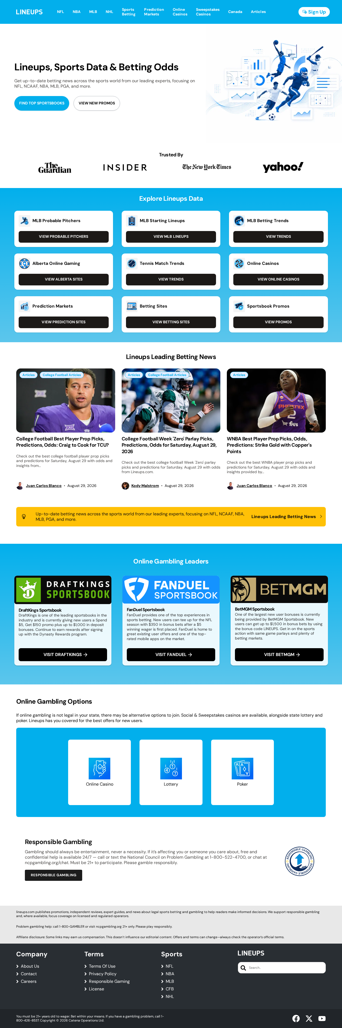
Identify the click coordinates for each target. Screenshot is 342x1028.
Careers (28, 981)
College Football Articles (62, 375)
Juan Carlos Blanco (44, 485)
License (96, 989)
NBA (170, 974)
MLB (170, 981)
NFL (169, 966)
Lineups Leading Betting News (283, 516)
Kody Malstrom (145, 485)
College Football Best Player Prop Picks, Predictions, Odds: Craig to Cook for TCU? (62, 442)
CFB (170, 989)
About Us (30, 966)
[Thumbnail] (65, 400)
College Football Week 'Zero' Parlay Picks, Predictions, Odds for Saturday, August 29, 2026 (169, 445)
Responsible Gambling (53, 875)
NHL (170, 996)
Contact (29, 974)
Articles (28, 375)
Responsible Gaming (109, 981)
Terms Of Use (102, 966)
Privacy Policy (103, 974)
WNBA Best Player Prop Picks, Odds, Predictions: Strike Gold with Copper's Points (269, 445)
